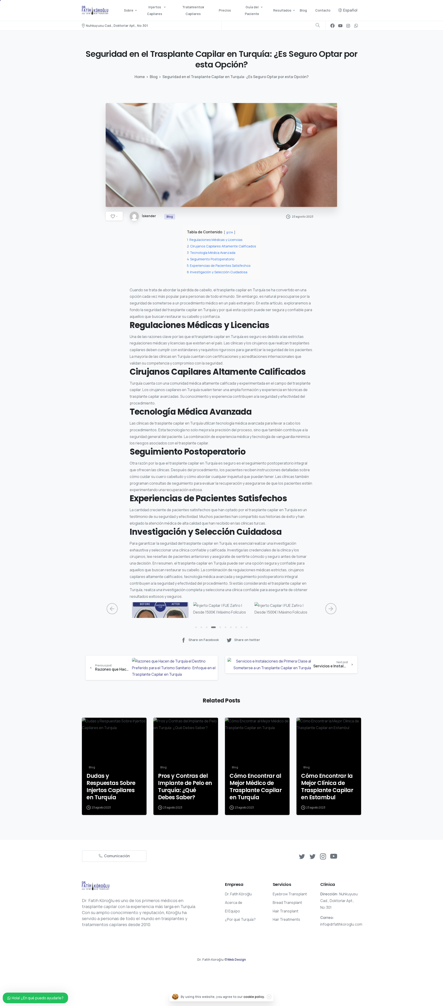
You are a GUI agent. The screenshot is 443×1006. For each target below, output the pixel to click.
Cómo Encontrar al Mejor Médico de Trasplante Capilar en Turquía (255, 786)
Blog (154, 76)
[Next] (330, 608)
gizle (229, 232)
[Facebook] (332, 26)
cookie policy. (254, 996)
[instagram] (348, 26)
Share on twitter (247, 640)
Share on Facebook (204, 640)
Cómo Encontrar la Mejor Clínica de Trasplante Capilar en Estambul (327, 786)
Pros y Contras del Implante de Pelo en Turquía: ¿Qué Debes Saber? (185, 786)
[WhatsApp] (356, 26)
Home (140, 76)
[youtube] (340, 26)
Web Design (236, 959)
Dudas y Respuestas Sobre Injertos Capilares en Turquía (111, 786)
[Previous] (112, 608)
